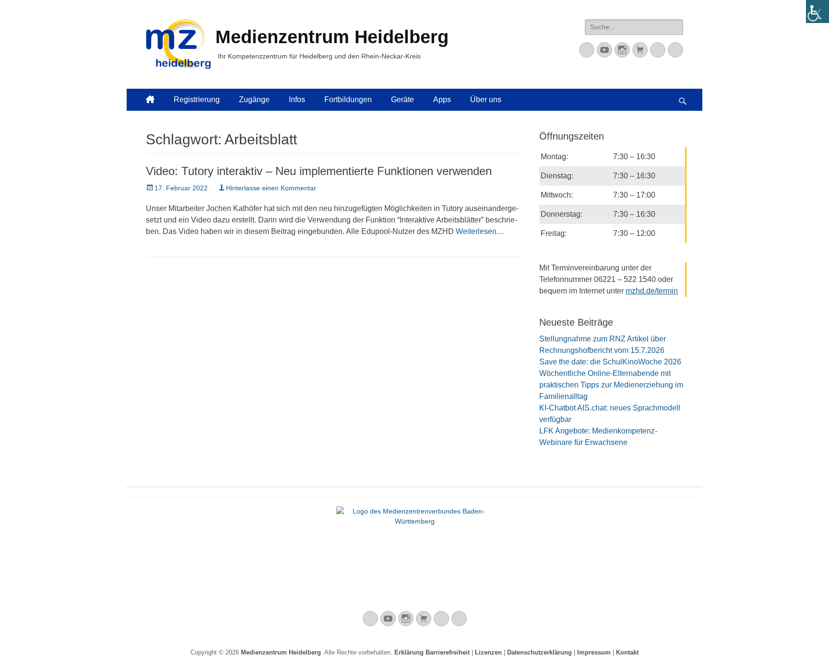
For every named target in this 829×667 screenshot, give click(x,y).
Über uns (485, 99)
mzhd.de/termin (652, 291)
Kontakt (627, 652)
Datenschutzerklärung (539, 652)
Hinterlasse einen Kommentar (271, 188)
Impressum (594, 652)
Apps (442, 99)
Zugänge (254, 99)
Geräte (402, 99)
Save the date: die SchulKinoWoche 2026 (610, 362)
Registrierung (197, 99)
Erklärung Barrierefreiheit (432, 652)
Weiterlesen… (480, 231)
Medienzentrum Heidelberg (281, 652)
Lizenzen (488, 652)
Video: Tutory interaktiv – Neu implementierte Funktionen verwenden (319, 170)
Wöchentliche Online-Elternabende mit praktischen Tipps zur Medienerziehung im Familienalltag (611, 384)
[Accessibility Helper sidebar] (817, 11)
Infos (297, 99)
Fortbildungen (348, 99)
